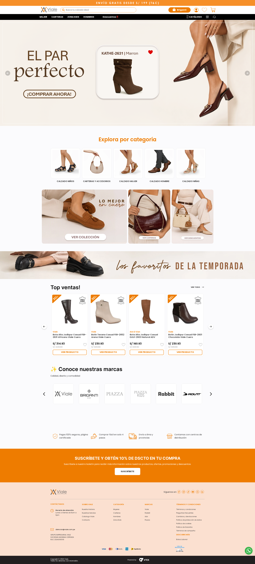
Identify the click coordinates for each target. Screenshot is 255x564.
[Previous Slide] (7, 73)
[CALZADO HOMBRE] (65, 165)
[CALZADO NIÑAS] (97, 165)
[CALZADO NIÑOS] (128, 165)
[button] (127, 471)
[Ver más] (52, 268)
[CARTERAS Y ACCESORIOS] (159, 165)
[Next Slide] (247, 73)
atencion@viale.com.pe (65, 529)
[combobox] (98, 9)
